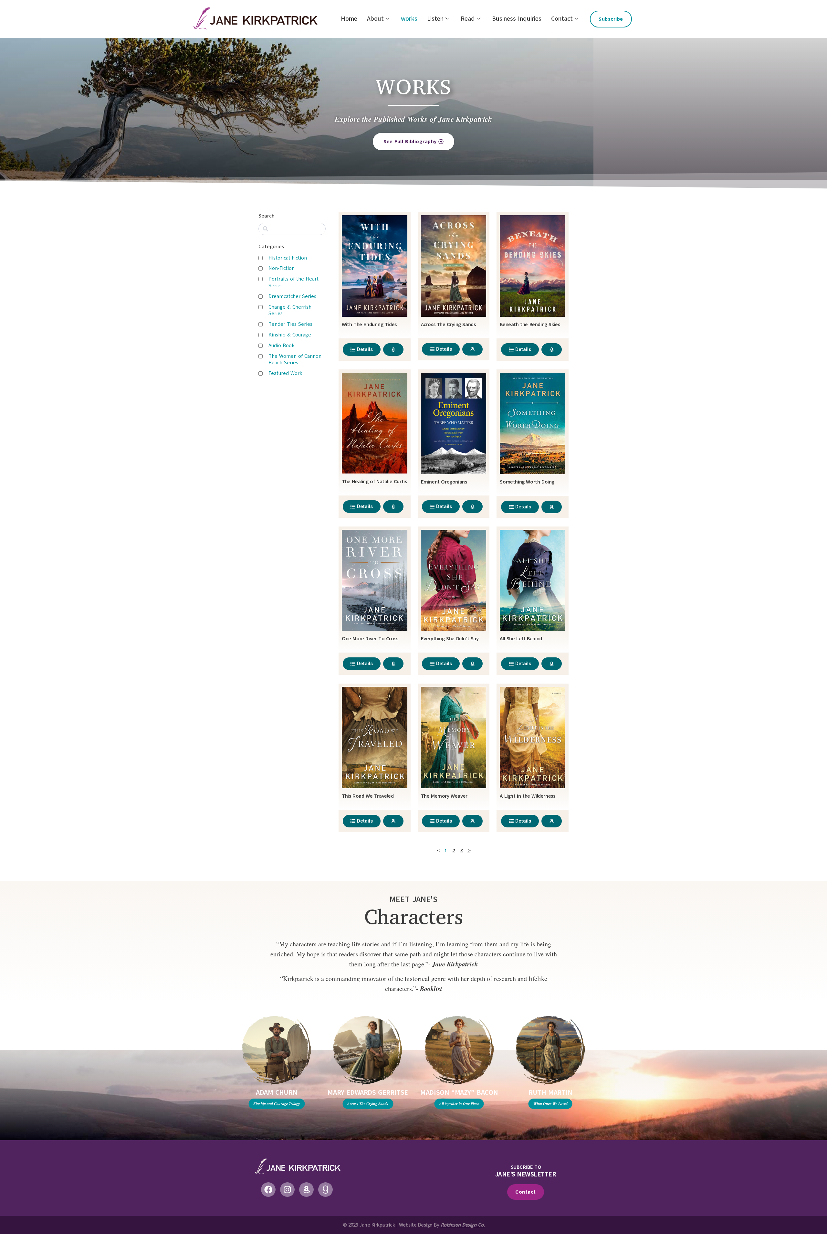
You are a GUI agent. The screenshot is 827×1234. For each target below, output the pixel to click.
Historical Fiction (287, 257)
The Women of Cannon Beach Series (294, 360)
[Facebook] (268, 1189)
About (375, 19)
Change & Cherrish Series (289, 310)
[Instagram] (287, 1189)
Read (468, 19)
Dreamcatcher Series (292, 296)
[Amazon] (306, 1189)
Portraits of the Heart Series (293, 282)
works (409, 19)
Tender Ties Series (290, 324)
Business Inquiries (516, 19)
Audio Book (281, 345)
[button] (215, 1090)
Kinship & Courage (289, 334)
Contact (562, 19)
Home (349, 19)
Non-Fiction (281, 268)
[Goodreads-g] (325, 1189)
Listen (435, 19)
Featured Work (285, 373)
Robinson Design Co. (463, 1225)
